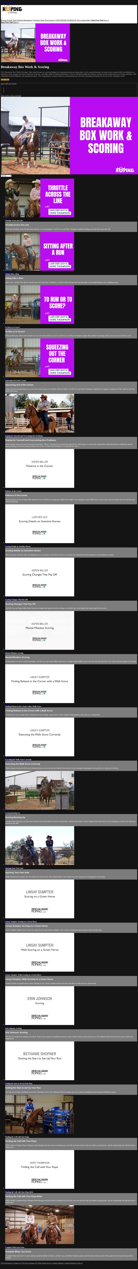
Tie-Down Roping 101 (30, 1263)
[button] (2, 18)
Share (11, 80)
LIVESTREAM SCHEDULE (65, 20)
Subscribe (5, 80)
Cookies (55, 1263)
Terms (44, 1263)
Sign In (16, 22)
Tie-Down (36, 20)
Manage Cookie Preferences (68, 1263)
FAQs (3, 1263)
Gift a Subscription (84, 20)
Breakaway (28, 20)
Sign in (106, 20)
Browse (4, 20)
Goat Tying (44, 20)
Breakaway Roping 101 (13, 1263)
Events (10, 20)
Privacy (49, 1263)
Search (52, 20)
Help (40, 1263)
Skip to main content (8, 2)
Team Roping (18, 20)
